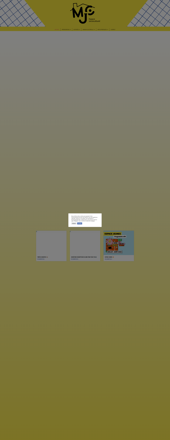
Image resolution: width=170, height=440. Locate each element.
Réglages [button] (74, 223)
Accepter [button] (79, 223)
